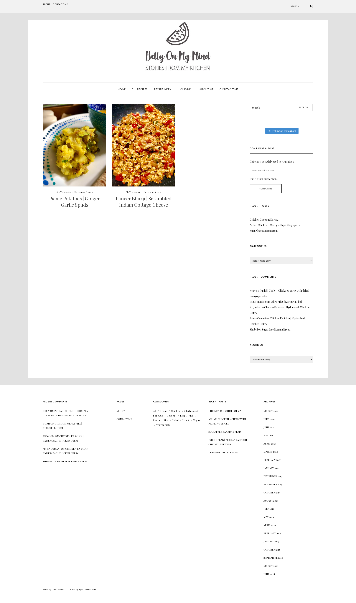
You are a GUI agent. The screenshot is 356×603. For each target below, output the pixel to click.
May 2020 (268, 435)
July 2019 (268, 508)
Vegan (197, 420)
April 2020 (269, 443)
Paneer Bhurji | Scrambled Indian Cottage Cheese (144, 201)
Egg (182, 415)
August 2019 (270, 500)
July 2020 (269, 419)
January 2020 (271, 468)
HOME (122, 89)
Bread (163, 410)
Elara (45, 589)
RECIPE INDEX (163, 89)
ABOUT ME (206, 89)
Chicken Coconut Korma (264, 219)
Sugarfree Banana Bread (264, 230)
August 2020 (270, 410)
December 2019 (272, 476)
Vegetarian (65, 191)
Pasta (156, 420)
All (58, 191)
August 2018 (270, 565)
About (46, 4)
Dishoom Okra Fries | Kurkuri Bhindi (281, 301)
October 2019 (271, 492)
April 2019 (269, 525)
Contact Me (60, 4)
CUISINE (185, 89)
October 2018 (271, 549)
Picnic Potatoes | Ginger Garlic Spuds (74, 201)
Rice (166, 420)
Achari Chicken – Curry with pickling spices (275, 225)
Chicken (176, 410)
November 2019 (272, 484)
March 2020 (270, 451)
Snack (185, 420)
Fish (191, 415)
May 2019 (268, 516)
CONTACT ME (229, 89)
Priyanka (255, 307)
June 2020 (269, 427)
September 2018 (273, 557)
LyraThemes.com (87, 589)
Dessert (172, 415)
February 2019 (272, 533)
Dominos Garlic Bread (223, 452)
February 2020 (272, 459)
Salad (175, 420)
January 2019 (271, 541)
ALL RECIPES (140, 89)
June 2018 (269, 574)
